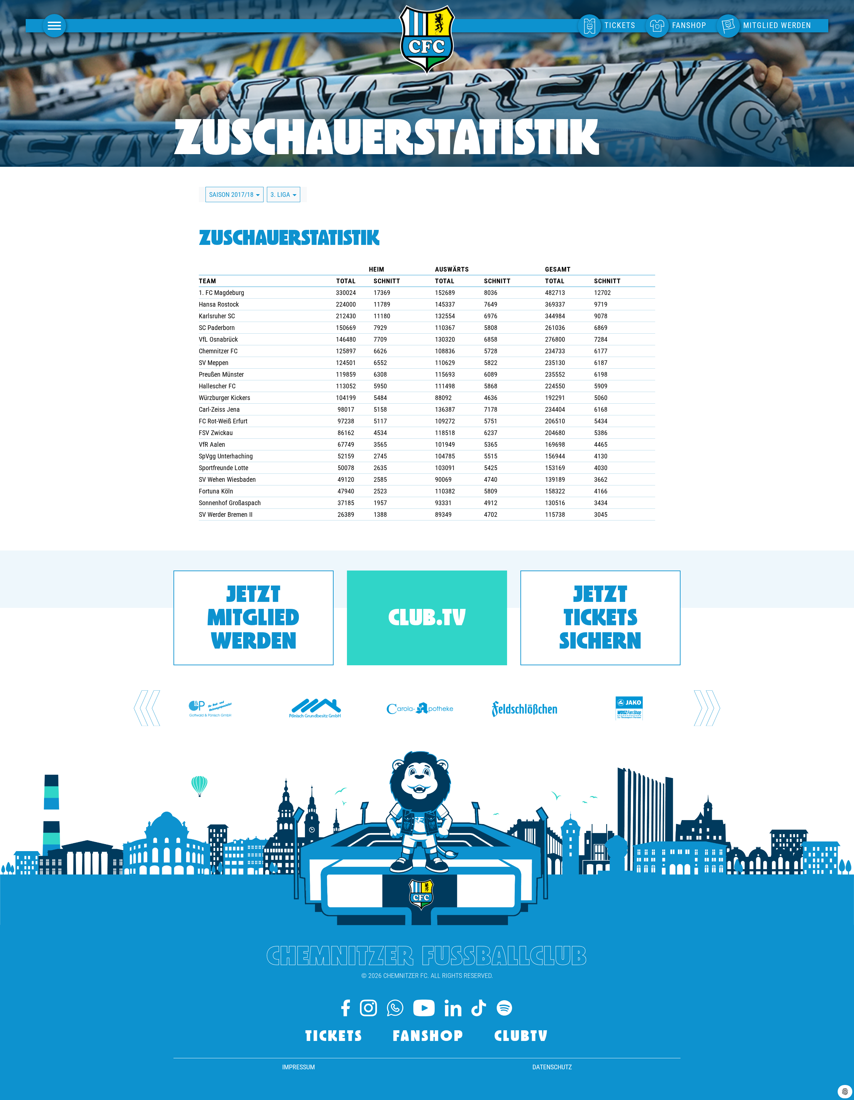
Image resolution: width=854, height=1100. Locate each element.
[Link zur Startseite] (427, 72)
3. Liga (281, 195)
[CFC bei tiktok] (478, 1008)
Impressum (298, 1067)
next (707, 708)
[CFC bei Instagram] (368, 1008)
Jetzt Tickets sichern (600, 619)
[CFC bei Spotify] (504, 1008)
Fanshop (428, 1037)
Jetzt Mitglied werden (253, 619)
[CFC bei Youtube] (424, 1008)
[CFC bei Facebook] (345, 1008)
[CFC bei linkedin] (453, 1008)
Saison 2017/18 (232, 195)
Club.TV (427, 619)
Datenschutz (552, 1067)
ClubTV (521, 1037)
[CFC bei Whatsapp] (395, 1008)
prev (147, 708)
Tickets (334, 1037)
